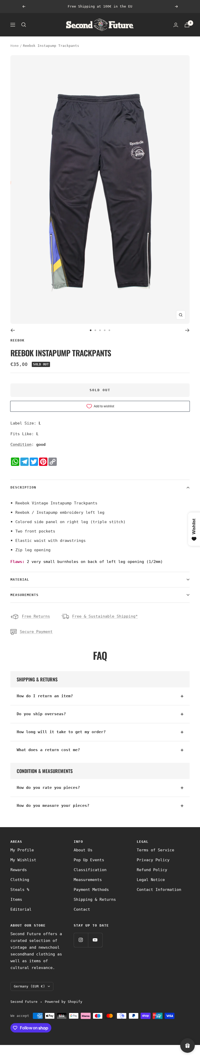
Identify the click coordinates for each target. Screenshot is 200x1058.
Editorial (21, 909)
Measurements (24, 595)
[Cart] (187, 24)
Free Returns (36, 616)
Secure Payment (36, 631)
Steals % (19, 889)
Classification (90, 869)
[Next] (187, 330)
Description (23, 487)
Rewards (18, 869)
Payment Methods (91, 889)
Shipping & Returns (95, 899)
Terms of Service (155, 850)
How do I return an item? (45, 696)
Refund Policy (152, 869)
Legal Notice (151, 879)
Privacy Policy (153, 860)
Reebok (17, 340)
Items (16, 899)
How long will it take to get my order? (61, 732)
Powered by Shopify (63, 1002)
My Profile (22, 850)
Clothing (19, 879)
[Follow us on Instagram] (81, 940)
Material (19, 579)
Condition (21, 444)
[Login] (175, 25)
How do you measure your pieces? (53, 805)
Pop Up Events (89, 860)
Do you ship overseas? (41, 714)
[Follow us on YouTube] (95, 940)
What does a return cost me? (48, 749)
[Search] (23, 24)
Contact (82, 909)
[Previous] (12, 330)
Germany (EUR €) (29, 986)
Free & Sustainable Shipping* (105, 616)
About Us (83, 850)
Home (14, 46)
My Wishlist (23, 860)
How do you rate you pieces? (48, 787)
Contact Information (159, 889)
